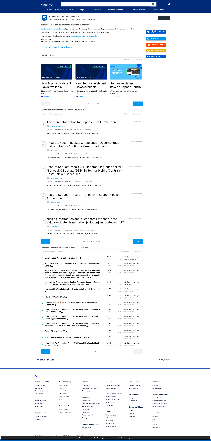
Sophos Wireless (64, 396)
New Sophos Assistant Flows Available (56, 85)
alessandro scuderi (131, 259)
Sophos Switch (63, 391)
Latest (131, 257)
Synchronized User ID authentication (60, 258)
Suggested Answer (42, 290)
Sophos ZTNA (63, 388)
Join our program (87, 391)
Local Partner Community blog (91, 403)
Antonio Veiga (55, 203)
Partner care (85, 412)
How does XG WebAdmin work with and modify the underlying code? (72, 289)
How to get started (134, 385)
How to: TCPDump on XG (55, 297)
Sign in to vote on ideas (43, 122)
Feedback (72, 20)
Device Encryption (40, 391)
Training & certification (88, 418)
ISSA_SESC (128, 284)
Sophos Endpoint (40, 385)
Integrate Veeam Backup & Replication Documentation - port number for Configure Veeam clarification (85, 144)
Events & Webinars (115, 10)
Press (154, 422)
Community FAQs (134, 388)
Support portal (110, 391)
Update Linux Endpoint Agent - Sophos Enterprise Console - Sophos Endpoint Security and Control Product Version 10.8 (72, 283)
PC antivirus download (159, 406)
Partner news (86, 409)
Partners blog (86, 401)
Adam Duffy (54, 151)
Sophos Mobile (39, 394)
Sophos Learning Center (113, 399)
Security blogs (110, 423)
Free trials (155, 385)
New (165, 18)
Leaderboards (91, 20)
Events (154, 419)
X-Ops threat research (112, 418)
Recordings (132, 416)
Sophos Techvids (111, 396)
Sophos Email (39, 403)
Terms (46, 435)
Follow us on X (155, 39)
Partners (96, 10)
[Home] (50, 5)
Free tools (38, 419)
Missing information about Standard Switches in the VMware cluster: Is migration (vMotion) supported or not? (85, 220)
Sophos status (110, 402)
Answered (42, 257)
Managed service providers (90, 388)
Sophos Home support (159, 398)
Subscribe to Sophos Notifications (158, 32)
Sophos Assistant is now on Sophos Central (126, 85)
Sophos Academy (111, 426)
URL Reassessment (157, 51)
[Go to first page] (84, 242)
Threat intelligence (111, 415)
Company (155, 416)
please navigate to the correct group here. (85, 36)
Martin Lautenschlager (57, 126)
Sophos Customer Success (114, 394)
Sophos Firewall (63, 385)
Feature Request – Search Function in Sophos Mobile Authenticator (83, 196)
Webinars (132, 410)
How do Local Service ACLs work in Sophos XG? (64, 337)
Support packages (111, 388)
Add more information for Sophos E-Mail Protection (81, 122)
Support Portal (158, 10)
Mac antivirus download (159, 403)
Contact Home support (159, 401)
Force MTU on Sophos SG (55, 331)
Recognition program (135, 398)
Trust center (109, 421)
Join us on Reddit (157, 45)
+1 (87, 337)
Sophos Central (63, 409)
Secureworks (156, 427)
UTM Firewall (62, 394)
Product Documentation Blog (58, 20)
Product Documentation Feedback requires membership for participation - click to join (105, 438)
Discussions (81, 20)
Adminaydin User (56, 178)
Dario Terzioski (55, 227)
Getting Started (138, 10)
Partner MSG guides (88, 406)
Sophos (47, 97)
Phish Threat (39, 406)
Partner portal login (88, 415)
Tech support (109, 405)
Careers (154, 425)
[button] (153, 4)
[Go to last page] (98, 104)
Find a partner (86, 385)
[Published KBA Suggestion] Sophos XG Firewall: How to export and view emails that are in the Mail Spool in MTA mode (72, 324)
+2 (78, 258)
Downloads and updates (113, 385)
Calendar (132, 413)
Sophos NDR (62, 399)
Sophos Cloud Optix (65, 412)
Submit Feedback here (57, 47)
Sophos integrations (41, 416)
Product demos (156, 388)
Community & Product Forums (59, 10)
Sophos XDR (39, 388)
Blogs (82, 10)
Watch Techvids (156, 56)
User (169, 4)
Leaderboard (133, 401)
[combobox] (105, 4)
